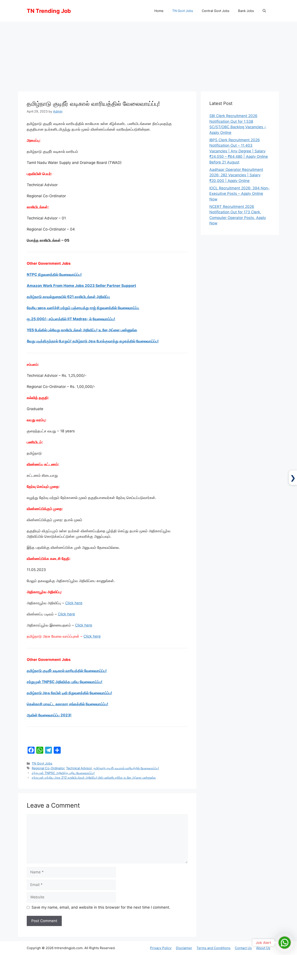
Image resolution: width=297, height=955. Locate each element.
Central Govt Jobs (215, 11)
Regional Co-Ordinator (48, 768)
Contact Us (243, 948)
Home (159, 11)
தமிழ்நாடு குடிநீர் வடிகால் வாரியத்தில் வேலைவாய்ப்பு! (126, 768)
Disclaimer (184, 948)
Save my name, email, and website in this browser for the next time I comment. (101, 907)
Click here (73, 603)
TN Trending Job (49, 11)
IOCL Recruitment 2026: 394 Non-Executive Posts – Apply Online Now (239, 193)
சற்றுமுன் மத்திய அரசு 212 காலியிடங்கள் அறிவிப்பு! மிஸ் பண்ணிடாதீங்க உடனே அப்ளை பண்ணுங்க (94, 777)
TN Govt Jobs (182, 11)
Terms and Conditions (213, 948)
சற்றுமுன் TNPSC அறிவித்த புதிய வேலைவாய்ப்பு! (63, 773)
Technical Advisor (79, 768)
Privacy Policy (161, 948)
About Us (263, 948)
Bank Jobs (246, 11)
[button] (264, 10)
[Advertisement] (148, 54)
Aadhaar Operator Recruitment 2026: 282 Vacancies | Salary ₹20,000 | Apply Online (236, 175)
